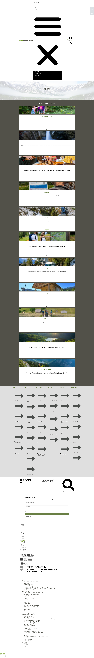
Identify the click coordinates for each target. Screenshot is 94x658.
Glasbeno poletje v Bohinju (31, 631)
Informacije (37, 6)
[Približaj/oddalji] (1, 652)
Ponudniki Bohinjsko (29, 625)
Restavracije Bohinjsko (30, 617)
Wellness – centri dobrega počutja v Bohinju (36, 587)
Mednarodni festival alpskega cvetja (34, 632)
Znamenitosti (38, 4)
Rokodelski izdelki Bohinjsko (32, 620)
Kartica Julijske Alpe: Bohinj (31, 605)
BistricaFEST (27, 630)
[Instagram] (23, 480)
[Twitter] (26, 480)
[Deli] (6, 652)
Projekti (26, 643)
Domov (14, 387)
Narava (26, 599)
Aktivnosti (37, 2)
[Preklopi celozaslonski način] (4, 652)
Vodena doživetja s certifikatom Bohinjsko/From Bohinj (39, 588)
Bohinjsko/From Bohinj (28, 614)
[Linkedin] (29, 480)
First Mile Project (28, 639)
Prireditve (37, 7)
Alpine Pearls (27, 640)
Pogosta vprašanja (47, 242)
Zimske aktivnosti (29, 590)
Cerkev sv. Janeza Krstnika (31, 597)
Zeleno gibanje (26, 635)
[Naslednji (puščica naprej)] (4, 654)
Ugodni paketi (28, 609)
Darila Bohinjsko (28, 624)
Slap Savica (27, 595)
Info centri (47, 293)
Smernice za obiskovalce (47, 116)
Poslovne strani (74, 387)
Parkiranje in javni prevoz (47, 268)
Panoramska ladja (29, 598)
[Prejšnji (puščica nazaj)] (1, 654)
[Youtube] (21, 482)
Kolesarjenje (47, 318)
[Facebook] (21, 480)
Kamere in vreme (28, 608)
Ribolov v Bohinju (28, 584)
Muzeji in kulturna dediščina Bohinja (34, 592)
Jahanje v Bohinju (28, 586)
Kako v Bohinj (27, 612)
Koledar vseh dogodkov (30, 628)
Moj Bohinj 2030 (28, 645)
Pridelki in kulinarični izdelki (32, 621)
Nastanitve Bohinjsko (30, 623)
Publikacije (27, 646)
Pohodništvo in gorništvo (46, 369)
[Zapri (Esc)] (9, 652)
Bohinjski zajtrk (28, 616)
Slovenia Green (28, 638)
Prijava (47, 514)
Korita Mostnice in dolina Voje (32, 594)
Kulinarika (50, 387)
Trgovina (37, 9)
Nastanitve (27, 603)
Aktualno (26, 602)
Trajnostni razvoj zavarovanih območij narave (37, 636)
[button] (47, 40)
